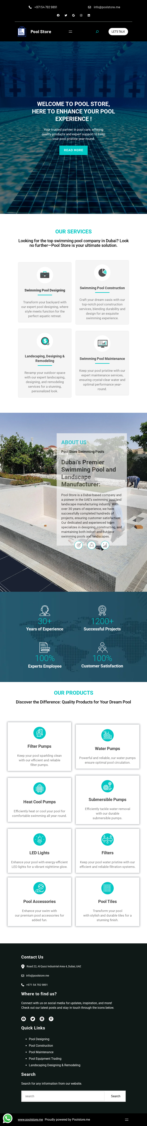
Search (115, 1096)
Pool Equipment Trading (45, 1058)
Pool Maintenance (41, 1052)
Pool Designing (39, 1039)
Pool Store (41, 31)
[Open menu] (70, 31)
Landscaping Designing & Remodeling (54, 1065)
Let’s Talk (118, 31)
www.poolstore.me (30, 1119)
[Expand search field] (97, 32)
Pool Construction (41, 1045)
